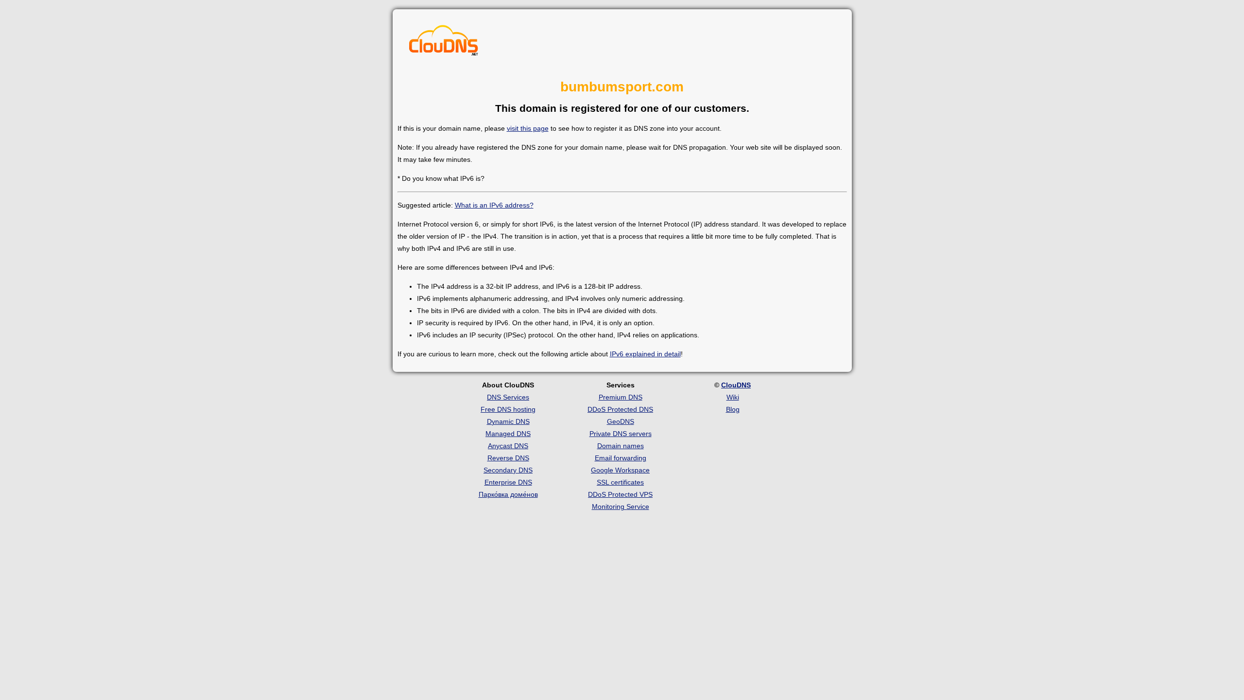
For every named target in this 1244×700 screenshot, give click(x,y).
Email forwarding (620, 458)
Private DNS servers (620, 434)
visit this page (528, 128)
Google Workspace (620, 470)
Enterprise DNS (508, 482)
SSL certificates (620, 482)
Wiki (732, 397)
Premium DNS (620, 397)
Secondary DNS (508, 470)
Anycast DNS (508, 446)
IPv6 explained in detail (645, 354)
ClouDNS (736, 385)
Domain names (620, 446)
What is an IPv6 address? (494, 205)
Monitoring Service (620, 506)
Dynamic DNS (508, 421)
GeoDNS (620, 421)
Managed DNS (508, 434)
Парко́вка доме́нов (508, 494)
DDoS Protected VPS (620, 494)
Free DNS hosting (508, 409)
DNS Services (508, 397)
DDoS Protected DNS (620, 409)
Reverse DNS (508, 458)
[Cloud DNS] (443, 43)
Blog (733, 409)
